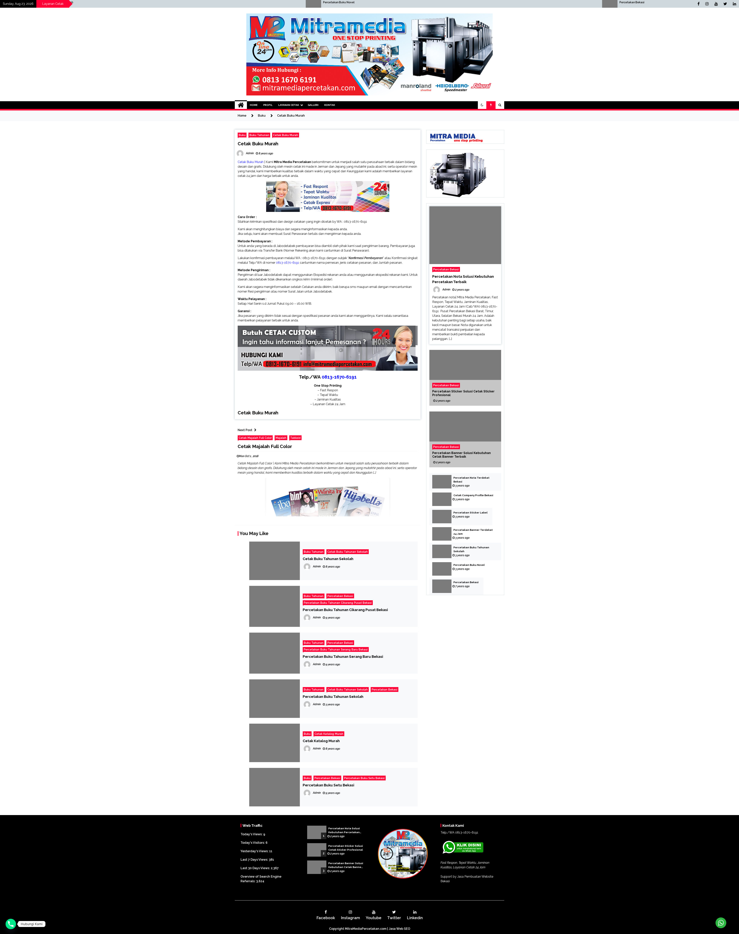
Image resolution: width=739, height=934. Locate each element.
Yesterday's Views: (255, 851)
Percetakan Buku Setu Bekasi (364, 778)
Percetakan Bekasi (269, 2)
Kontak (329, 105)
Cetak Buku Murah (285, 135)
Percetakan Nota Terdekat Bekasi (471, 479)
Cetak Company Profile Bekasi (473, 495)
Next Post (245, 430)
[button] (482, 105)
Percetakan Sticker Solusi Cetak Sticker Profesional (463, 393)
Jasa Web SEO (399, 929)
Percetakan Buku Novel (469, 565)
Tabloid (295, 437)
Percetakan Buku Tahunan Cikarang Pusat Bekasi (338, 602)
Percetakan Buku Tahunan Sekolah (333, 696)
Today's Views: (252, 834)
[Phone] (11, 924)
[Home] (241, 105)
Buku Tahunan (259, 135)
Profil (268, 105)
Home (253, 105)
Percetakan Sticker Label (470, 512)
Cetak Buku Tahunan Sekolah (347, 551)
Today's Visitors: (253, 843)
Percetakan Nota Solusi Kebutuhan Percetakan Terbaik (344, 830)
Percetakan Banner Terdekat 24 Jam (473, 531)
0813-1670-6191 (339, 377)
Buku (242, 135)
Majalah (281, 437)
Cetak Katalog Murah (328, 733)
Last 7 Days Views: (255, 859)
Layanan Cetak (288, 105)
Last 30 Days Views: (256, 868)
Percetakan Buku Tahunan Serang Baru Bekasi (336, 649)
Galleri (313, 105)
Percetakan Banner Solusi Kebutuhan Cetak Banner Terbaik (461, 454)
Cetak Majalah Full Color (255, 437)
